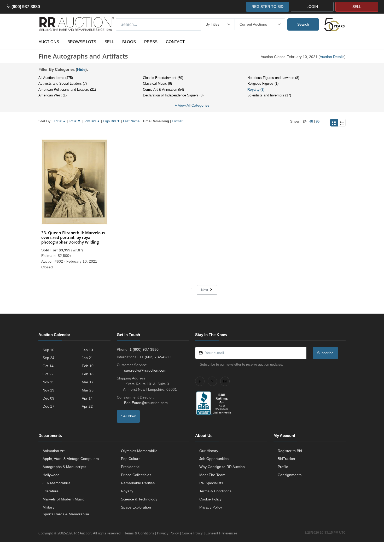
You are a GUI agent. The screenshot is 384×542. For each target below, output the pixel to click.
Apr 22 (87, 406)
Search (303, 24)
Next (205, 290)
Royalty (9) (255, 89)
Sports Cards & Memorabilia (66, 514)
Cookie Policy (210, 499)
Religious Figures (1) (262, 83)
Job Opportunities (214, 459)
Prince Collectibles (136, 475)
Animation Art (54, 451)
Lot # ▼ (75, 121)
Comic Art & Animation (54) (163, 89)
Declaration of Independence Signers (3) (173, 95)
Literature (51, 491)
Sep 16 (48, 350)
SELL (356, 6)
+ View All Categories (192, 105)
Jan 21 (87, 358)
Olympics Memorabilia (139, 451)
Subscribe (325, 353)
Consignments (289, 475)
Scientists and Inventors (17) (269, 95)
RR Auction (82, 533)
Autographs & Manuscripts (64, 467)
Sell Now (128, 416)
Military (48, 507)
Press (151, 41)
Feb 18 (88, 374)
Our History (208, 451)
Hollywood (51, 475)
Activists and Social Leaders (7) (62, 83)
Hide (81, 69)
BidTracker (286, 459)
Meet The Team (212, 475)
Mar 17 (88, 382)
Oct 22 (48, 374)
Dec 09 (48, 398)
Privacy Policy (210, 507)
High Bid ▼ (111, 121)
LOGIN (312, 6)
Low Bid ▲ (92, 121)
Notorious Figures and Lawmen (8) (273, 78)
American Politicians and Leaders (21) (67, 89)
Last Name (131, 121)
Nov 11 (48, 382)
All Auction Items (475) (55, 78)
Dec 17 (48, 406)
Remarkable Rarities (138, 483)
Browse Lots (81, 41)
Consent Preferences (221, 533)
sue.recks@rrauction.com (145, 370)
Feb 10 (88, 366)
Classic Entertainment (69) (163, 78)
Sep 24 (48, 358)
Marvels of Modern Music (63, 499)
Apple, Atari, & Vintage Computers (71, 459)
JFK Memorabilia (57, 483)
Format (177, 121)
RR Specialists (211, 483)
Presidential (130, 467)
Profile (283, 467)
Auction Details (332, 57)
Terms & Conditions (215, 491)
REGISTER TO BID (267, 6)
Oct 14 (48, 366)
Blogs (129, 41)
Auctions (49, 41)
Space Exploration (136, 507)
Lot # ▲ (60, 121)
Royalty (127, 491)
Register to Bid (290, 451)
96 (317, 121)
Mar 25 (88, 390)
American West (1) (52, 95)
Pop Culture (131, 459)
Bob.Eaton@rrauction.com (146, 403)
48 (311, 121)
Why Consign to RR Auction (222, 467)
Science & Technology (139, 499)
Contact (175, 41)
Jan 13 (87, 350)
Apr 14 (87, 398)
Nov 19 (48, 390)
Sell (109, 41)
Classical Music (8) (157, 83)
